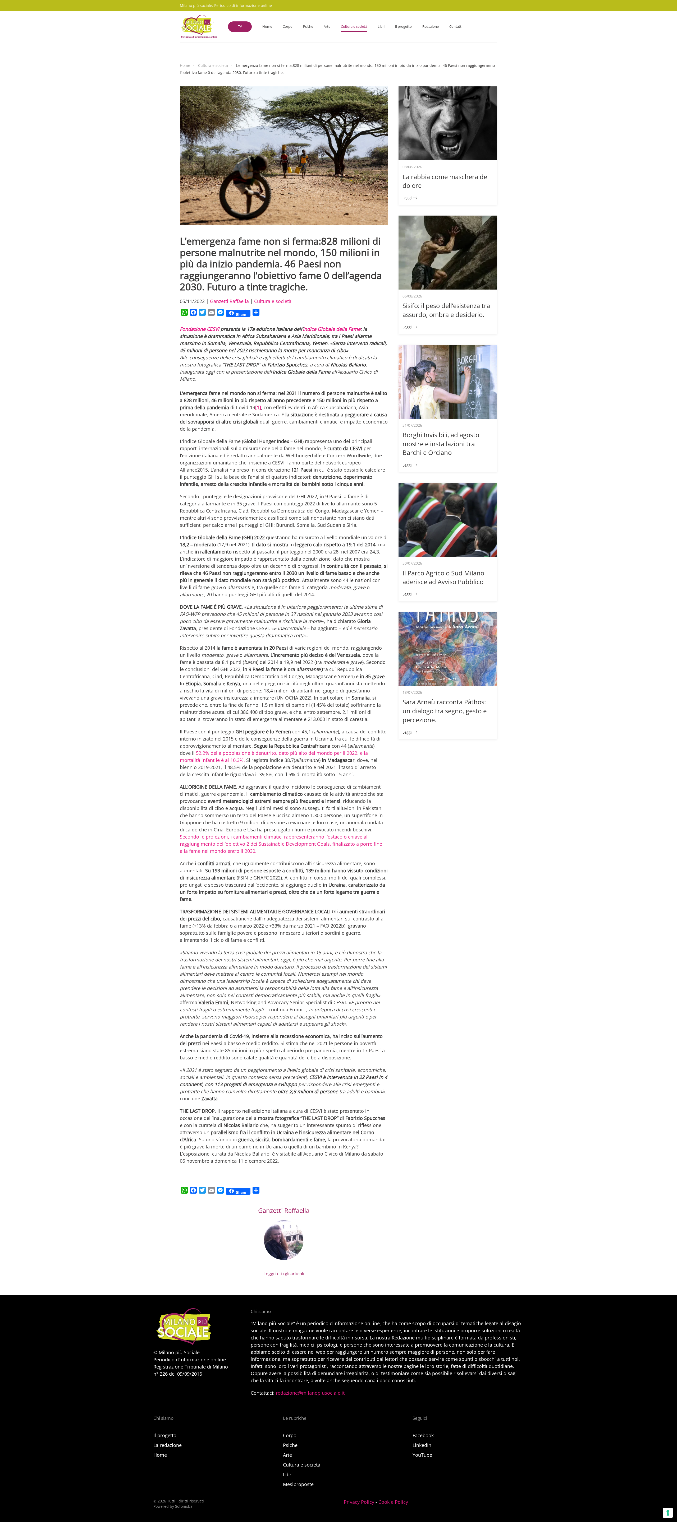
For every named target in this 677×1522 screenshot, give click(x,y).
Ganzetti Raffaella (229, 301)
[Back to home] (198, 27)
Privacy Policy (359, 1502)
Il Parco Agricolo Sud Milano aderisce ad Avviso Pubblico (443, 577)
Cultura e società (272, 301)
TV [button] (240, 26)
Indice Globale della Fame (331, 329)
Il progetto (403, 26)
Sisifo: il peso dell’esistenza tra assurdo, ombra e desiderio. (446, 310)
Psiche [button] (308, 26)
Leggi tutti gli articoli (283, 1273)
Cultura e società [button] (354, 26)
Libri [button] (381, 26)
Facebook (423, 1435)
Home (267, 26)
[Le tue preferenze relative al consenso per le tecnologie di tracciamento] (668, 1513)
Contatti (455, 26)
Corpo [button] (287, 26)
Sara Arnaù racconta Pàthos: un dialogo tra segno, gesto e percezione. (444, 710)
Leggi (407, 197)
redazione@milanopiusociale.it (310, 1393)
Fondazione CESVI (200, 329)
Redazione (430, 26)
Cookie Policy (393, 1502)
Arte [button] (327, 26)
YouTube (422, 1455)
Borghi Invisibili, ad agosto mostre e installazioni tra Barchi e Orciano (440, 443)
